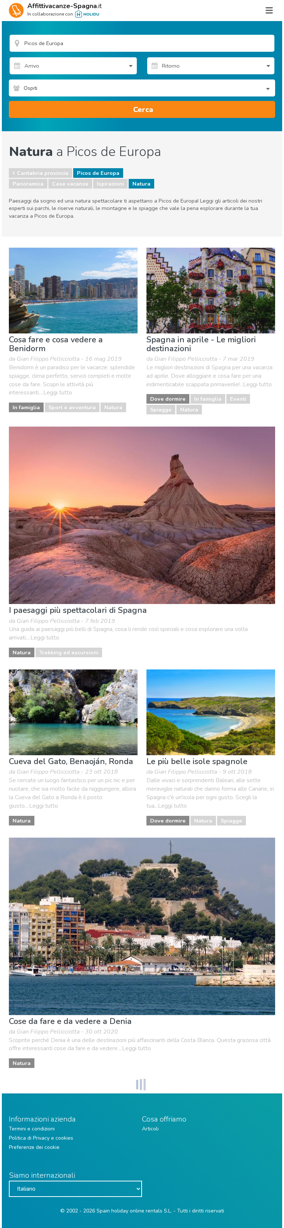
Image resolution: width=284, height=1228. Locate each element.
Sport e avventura (72, 407)
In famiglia (26, 407)
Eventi (238, 399)
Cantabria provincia (42, 173)
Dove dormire (168, 399)
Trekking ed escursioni (68, 652)
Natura (141, 183)
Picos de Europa (98, 173)
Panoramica (28, 183)
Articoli (150, 1128)
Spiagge (161, 409)
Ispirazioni (110, 183)
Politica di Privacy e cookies (41, 1138)
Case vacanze (70, 183)
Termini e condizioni (32, 1128)
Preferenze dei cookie (34, 1147)
